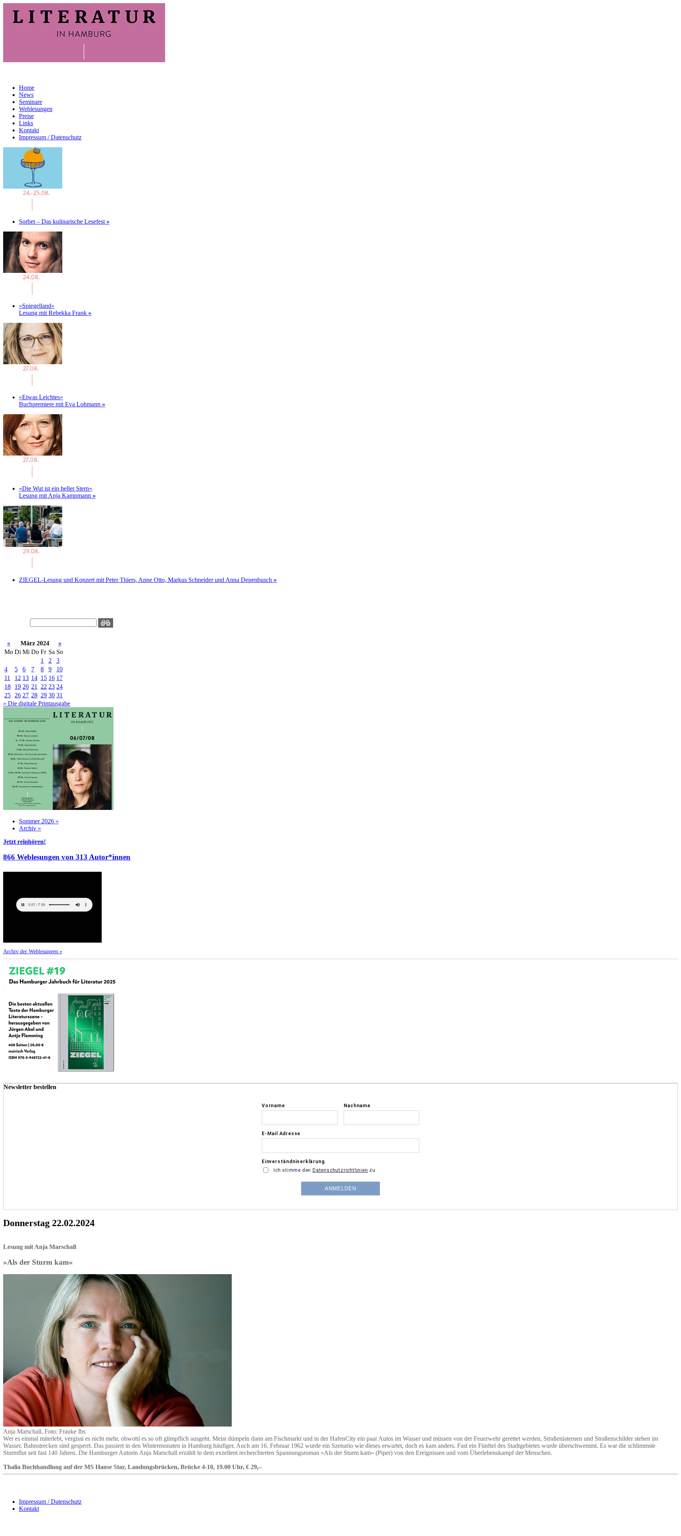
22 (44, 686)
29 (44, 695)
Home (26, 87)
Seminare (30, 101)
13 (25, 677)
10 (59, 669)
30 (51, 695)
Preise (26, 116)
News (26, 94)
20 (25, 686)
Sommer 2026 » (39, 821)
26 (18, 695)
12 (18, 677)
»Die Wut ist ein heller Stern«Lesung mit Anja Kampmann (57, 492)
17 (59, 677)
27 (25, 695)
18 (7, 686)
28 (34, 695)
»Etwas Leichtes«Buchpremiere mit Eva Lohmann (62, 401)
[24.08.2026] (32, 208)
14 (34, 677)
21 (34, 686)
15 (44, 677)
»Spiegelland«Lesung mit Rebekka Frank (55, 309)
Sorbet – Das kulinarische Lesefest (64, 221)
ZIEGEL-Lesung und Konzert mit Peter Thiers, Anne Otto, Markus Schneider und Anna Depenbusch (148, 579)
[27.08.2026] (32, 383)
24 (59, 686)
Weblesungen (35, 109)
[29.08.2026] (32, 566)
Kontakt (29, 130)
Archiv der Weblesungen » (32, 951)
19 (18, 686)
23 (51, 686)
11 (7, 677)
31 (59, 695)
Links (26, 123)
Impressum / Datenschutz (50, 137)
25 (7, 695)
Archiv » (30, 828)
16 (51, 677)
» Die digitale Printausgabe (36, 703)
